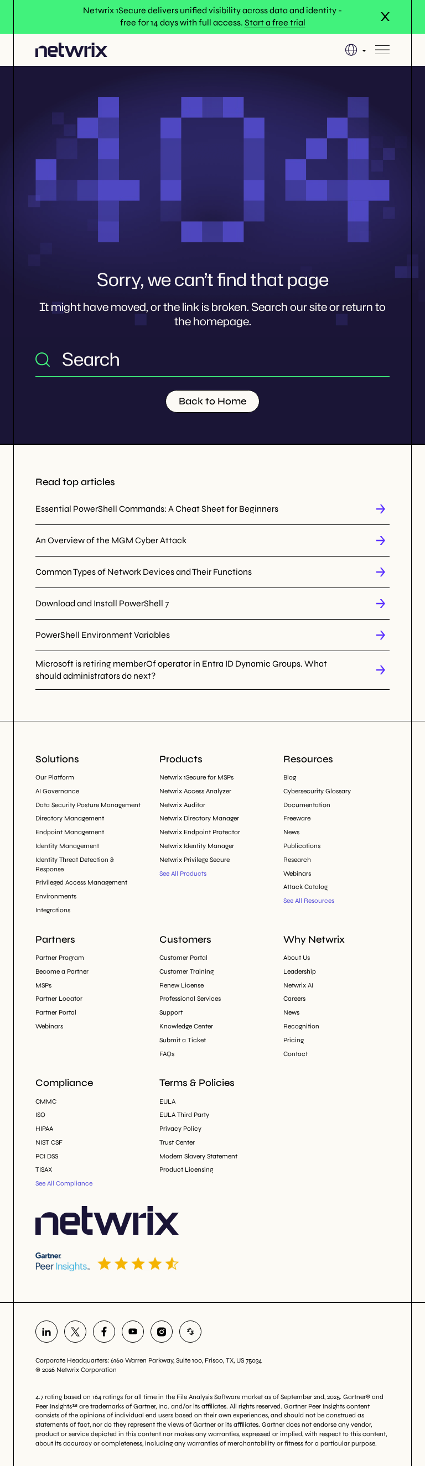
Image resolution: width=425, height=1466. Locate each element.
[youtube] (133, 1332)
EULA (167, 1101)
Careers (294, 998)
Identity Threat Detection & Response (74, 864)
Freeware (296, 818)
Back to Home (212, 401)
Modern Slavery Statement (198, 1156)
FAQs (166, 1054)
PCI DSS (46, 1156)
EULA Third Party (184, 1115)
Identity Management (67, 846)
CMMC (45, 1101)
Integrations (52, 910)
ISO (40, 1115)
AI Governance (57, 791)
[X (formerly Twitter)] (75, 1332)
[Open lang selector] (355, 50)
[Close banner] (385, 16)
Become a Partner (62, 971)
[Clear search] (381, 359)
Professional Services (190, 998)
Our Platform (54, 777)
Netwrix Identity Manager (196, 846)
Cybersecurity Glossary (317, 791)
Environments (55, 896)
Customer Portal (183, 957)
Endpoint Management (69, 832)
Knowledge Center (186, 1026)
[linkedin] (46, 1332)
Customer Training (186, 971)
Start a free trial (275, 22)
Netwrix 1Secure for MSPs (196, 777)
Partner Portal (55, 1012)
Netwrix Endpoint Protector (199, 832)
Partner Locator (58, 998)
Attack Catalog (305, 887)
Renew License (181, 985)
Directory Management (69, 818)
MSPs (43, 985)
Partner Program (59, 957)
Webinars (297, 873)
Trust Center (177, 1142)
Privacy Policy (180, 1128)
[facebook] (104, 1332)
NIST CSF (49, 1142)
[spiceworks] (190, 1332)
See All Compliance (63, 1183)
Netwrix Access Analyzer (195, 791)
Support (171, 1012)
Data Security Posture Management (88, 805)
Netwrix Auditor (182, 805)
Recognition (301, 1026)
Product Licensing (186, 1169)
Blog (289, 777)
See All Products (182, 873)
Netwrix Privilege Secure (194, 860)
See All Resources (308, 900)
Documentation (306, 805)
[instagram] (162, 1332)
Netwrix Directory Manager (199, 818)
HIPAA (44, 1128)
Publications (301, 846)
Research (297, 860)
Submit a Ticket (182, 1040)
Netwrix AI (298, 985)
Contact (295, 1054)
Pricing (293, 1040)
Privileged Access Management (81, 882)
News (291, 832)
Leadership (299, 971)
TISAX (43, 1169)
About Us (296, 957)
